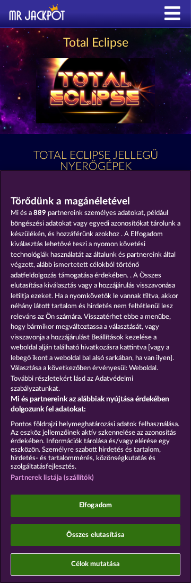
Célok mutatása (95, 564)
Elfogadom (95, 505)
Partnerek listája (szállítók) (52, 477)
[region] (95, 376)
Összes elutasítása (95, 535)
